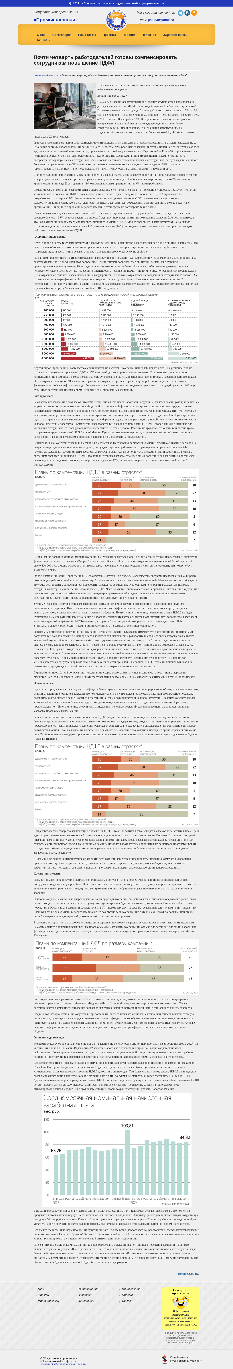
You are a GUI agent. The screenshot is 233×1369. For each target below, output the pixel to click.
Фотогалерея (62, 35)
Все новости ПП (188, 1273)
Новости (129, 35)
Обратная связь (175, 35)
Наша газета (87, 35)
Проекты (109, 35)
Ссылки (127, 1300)
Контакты (44, 39)
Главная (39, 75)
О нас (41, 35)
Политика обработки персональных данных (63, 1364)
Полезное (149, 35)
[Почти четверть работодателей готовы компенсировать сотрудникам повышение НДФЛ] (65, 105)
